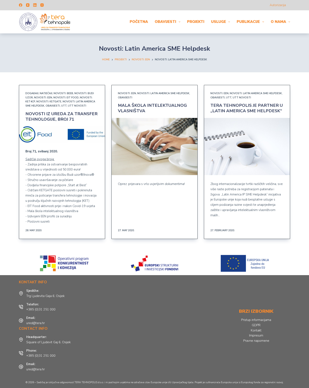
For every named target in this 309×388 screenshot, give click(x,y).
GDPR (256, 325)
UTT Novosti (77, 105)
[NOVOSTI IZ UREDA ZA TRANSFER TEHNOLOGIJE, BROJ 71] (62, 134)
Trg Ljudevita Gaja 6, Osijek (45, 296)
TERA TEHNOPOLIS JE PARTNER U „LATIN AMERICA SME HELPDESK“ (246, 108)
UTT (64, 105)
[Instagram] (42, 5)
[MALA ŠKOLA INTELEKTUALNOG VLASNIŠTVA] (154, 146)
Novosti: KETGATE (48, 101)
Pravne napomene (256, 341)
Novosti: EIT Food (66, 97)
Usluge (218, 21)
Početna (139, 21)
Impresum (256, 335)
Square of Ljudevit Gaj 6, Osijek (48, 342)
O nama (278, 21)
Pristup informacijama (256, 320)
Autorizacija (278, 5)
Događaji (31, 93)
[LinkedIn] (35, 5)
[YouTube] (27, 5)
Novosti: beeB (63, 93)
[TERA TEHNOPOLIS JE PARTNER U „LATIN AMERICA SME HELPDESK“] (247, 146)
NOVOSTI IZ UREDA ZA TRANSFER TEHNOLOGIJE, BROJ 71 (61, 116)
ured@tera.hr (35, 323)
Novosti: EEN (43, 97)
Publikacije (248, 21)
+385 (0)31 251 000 (40, 309)
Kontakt (256, 330)
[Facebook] (20, 5)
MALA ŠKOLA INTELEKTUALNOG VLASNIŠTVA (152, 108)
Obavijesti (165, 21)
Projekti (195, 21)
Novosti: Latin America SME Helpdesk (163, 93)
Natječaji (46, 93)
